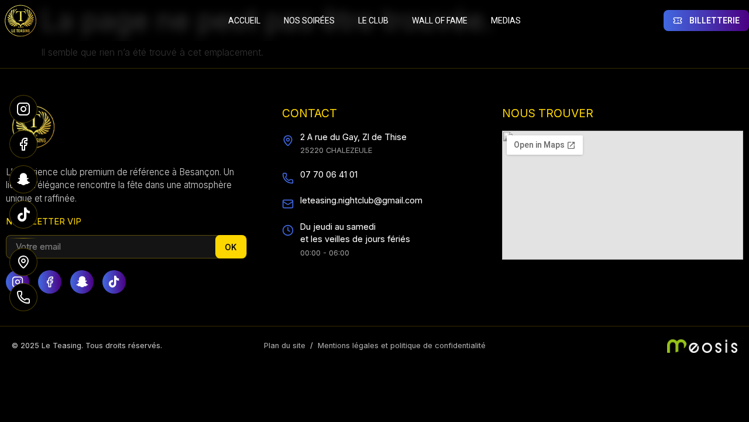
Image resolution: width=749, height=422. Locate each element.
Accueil (244, 20)
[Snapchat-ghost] (82, 282)
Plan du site (284, 345)
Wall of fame (440, 20)
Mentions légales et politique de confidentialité (402, 345)
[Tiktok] (114, 282)
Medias (506, 20)
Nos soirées (309, 20)
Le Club (373, 20)
